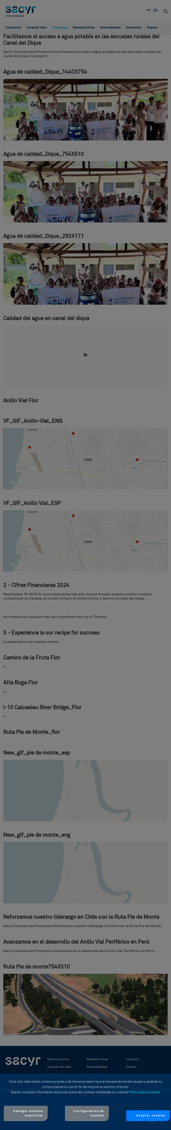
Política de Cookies (144, 1092)
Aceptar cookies (150, 1115)
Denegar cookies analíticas (28, 1113)
